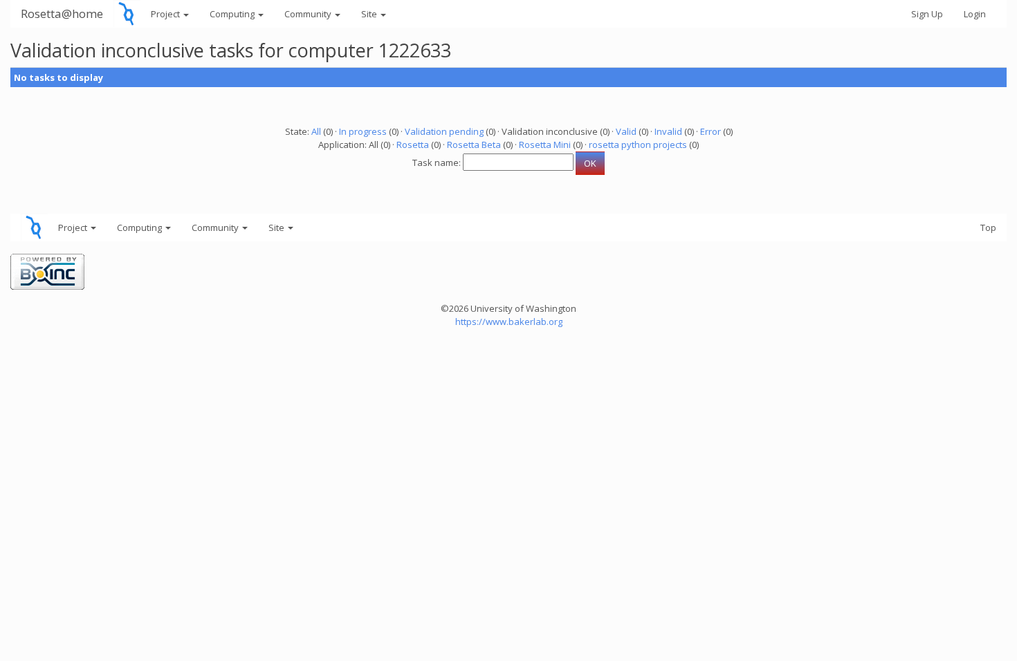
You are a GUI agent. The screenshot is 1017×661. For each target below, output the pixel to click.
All (316, 131)
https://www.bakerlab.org (508, 321)
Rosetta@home (62, 13)
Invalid (668, 131)
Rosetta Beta (474, 144)
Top (988, 227)
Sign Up (927, 14)
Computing (233, 14)
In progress (363, 131)
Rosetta (412, 144)
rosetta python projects (638, 144)
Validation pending (444, 131)
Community (308, 14)
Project (166, 14)
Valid (626, 131)
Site (370, 14)
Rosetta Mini (545, 144)
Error (710, 131)
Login (975, 14)
